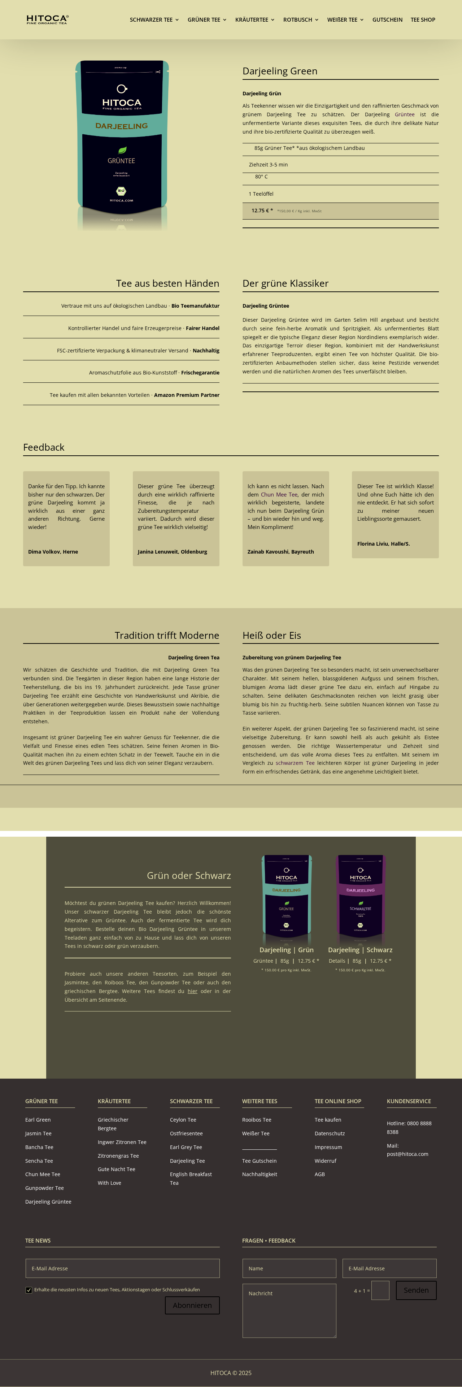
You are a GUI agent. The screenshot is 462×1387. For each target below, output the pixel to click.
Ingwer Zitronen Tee (122, 1142)
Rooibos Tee (256, 1120)
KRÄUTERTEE (251, 19)
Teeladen (76, 937)
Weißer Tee (256, 1133)
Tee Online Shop (338, 1101)
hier (192, 991)
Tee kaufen (328, 1120)
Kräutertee (114, 1101)
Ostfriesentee (186, 1133)
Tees (70, 945)
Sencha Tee (39, 1160)
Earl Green (38, 1120)
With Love (109, 1183)
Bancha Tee (39, 1147)
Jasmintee (76, 982)
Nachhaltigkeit (259, 1174)
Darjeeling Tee (187, 1160)
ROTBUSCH (297, 19)
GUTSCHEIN (387, 19)
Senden (416, 1290)
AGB (320, 1174)
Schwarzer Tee (191, 1101)
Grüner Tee (41, 1101)
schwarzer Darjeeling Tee (118, 911)
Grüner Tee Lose (180, 1031)
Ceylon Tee (183, 1120)
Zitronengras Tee (118, 1155)
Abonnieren (192, 1305)
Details (337, 960)
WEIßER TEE (342, 19)
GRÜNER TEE (204, 19)
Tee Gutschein (259, 1160)
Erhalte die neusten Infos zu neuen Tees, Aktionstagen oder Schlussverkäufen (117, 1289)
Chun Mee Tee (279, 494)
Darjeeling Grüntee (48, 1202)
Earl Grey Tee (186, 1147)
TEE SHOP (423, 19)
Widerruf (325, 1160)
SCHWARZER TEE (151, 19)
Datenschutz (330, 1133)
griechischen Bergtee (91, 991)
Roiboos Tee (120, 982)
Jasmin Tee (38, 1133)
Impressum (328, 1147)
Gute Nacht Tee (116, 1169)
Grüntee (405, 114)
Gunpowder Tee (171, 982)
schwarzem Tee (295, 762)
